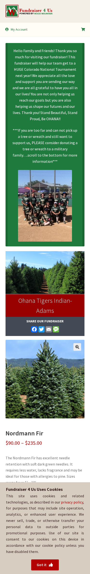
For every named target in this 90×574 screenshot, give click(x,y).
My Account (19, 29)
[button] (77, 347)
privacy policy (72, 502)
